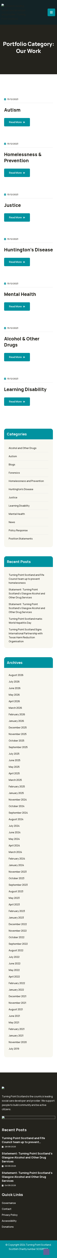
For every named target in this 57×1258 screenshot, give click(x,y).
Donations (8, 1226)
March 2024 (15, 852)
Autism (12, 110)
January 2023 (16, 917)
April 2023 (14, 904)
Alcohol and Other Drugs (22, 448)
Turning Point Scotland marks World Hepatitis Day (25, 620)
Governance (9, 1203)
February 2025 (17, 786)
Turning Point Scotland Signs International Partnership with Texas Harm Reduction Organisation (26, 635)
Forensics (14, 472)
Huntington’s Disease (28, 250)
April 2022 (14, 976)
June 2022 (14, 963)
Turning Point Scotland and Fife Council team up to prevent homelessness (26, 578)
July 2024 (14, 825)
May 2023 (14, 898)
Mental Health (20, 294)
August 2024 (16, 819)
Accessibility (9, 1220)
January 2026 (16, 721)
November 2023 (18, 871)
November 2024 (18, 799)
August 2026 (16, 675)
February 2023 (17, 911)
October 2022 (16, 937)
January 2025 (16, 793)
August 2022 (16, 950)
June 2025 (14, 760)
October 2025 (16, 740)
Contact (6, 1209)
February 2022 (17, 983)
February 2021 (16, 1029)
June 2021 (14, 1016)
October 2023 (16, 878)
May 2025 (14, 766)
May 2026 (14, 694)
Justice (12, 205)
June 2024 (15, 832)
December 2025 (18, 727)
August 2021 (16, 1009)
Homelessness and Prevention (26, 481)
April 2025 (14, 773)
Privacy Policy (10, 1215)
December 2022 (18, 924)
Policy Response (18, 530)
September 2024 (18, 812)
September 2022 (18, 943)
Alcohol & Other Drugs (21, 342)
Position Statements (21, 538)
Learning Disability (25, 389)
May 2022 (14, 970)
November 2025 (18, 734)
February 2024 (17, 858)
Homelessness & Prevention (22, 157)
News (12, 522)
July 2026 (14, 681)
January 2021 (16, 1035)
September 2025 (18, 747)
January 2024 (16, 865)
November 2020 (18, 1042)
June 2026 (15, 688)
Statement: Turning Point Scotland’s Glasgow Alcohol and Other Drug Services (27, 593)
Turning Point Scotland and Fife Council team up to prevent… (23, 1140)
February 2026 (17, 714)
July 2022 (14, 957)
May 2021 (14, 1022)
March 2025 (15, 780)
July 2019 (14, 1048)
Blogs (12, 464)
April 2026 (14, 701)
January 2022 (16, 989)
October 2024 (16, 806)
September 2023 (18, 884)
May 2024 (14, 839)
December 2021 (17, 996)
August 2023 (16, 891)
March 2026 (15, 707)
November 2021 (17, 1002)
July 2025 (14, 753)
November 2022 (18, 930)
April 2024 (14, 845)
